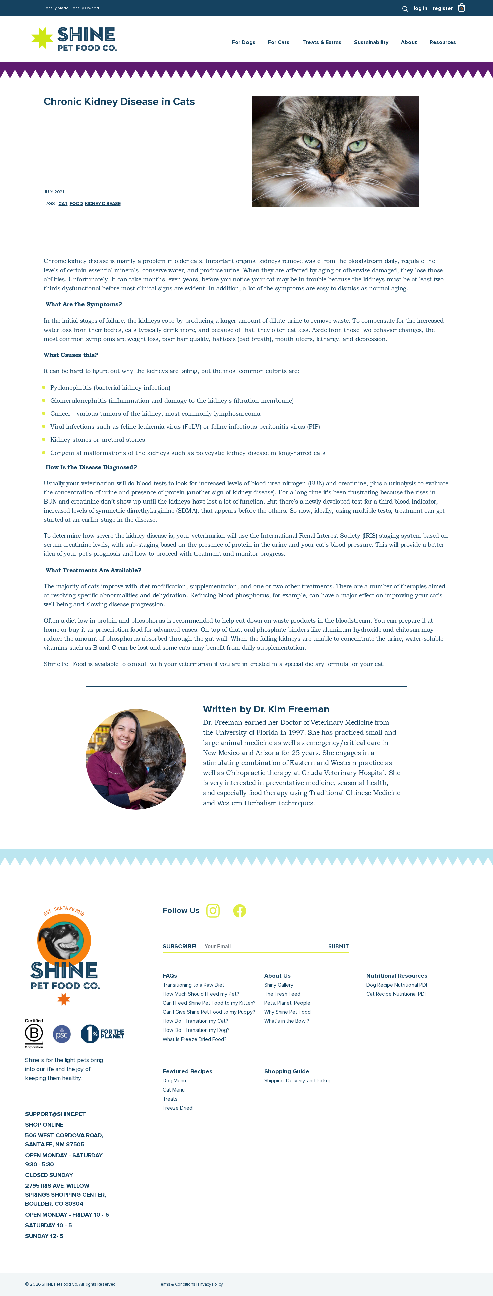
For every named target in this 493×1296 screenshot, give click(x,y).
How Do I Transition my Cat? (195, 1021)
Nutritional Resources (396, 975)
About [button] (409, 42)
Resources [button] (443, 42)
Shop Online (44, 1124)
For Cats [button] (278, 42)
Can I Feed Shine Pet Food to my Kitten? (209, 1003)
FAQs (170, 975)
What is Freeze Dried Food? (195, 1039)
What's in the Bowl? (286, 1021)
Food (76, 204)
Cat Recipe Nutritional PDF (396, 994)
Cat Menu (174, 1089)
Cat (62, 204)
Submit (338, 946)
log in (420, 8)
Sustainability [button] (371, 42)
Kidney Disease (103, 204)
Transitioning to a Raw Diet (193, 985)
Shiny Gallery (278, 985)
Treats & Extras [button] (321, 42)
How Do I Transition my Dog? (196, 1030)
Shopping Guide (286, 1071)
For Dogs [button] (243, 42)
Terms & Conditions (177, 1284)
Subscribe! (179, 946)
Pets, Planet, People (287, 1003)
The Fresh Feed (282, 994)
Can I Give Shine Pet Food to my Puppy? (209, 1012)
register (443, 8)
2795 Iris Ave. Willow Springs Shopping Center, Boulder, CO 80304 (65, 1194)
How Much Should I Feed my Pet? (201, 994)
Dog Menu (174, 1080)
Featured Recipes (187, 1071)
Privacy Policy (210, 1284)
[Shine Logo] (74, 39)
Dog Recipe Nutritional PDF (397, 985)
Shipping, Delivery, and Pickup (298, 1080)
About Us (277, 975)
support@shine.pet (55, 1114)
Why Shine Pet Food (287, 1012)
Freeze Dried (178, 1108)
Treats (170, 1099)
